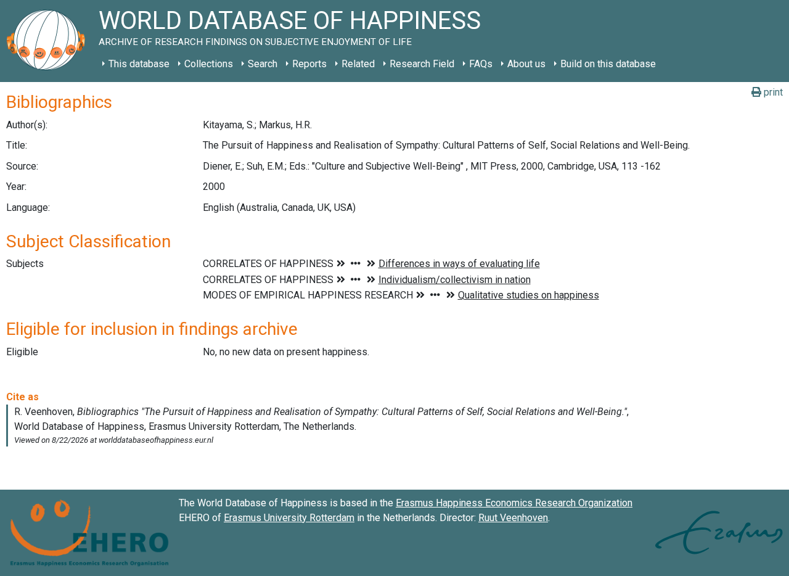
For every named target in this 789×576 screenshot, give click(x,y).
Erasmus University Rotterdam (289, 518)
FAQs (481, 64)
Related (358, 64)
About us (526, 64)
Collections (208, 64)
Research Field (422, 64)
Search (262, 64)
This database (139, 64)
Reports (309, 64)
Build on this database (608, 64)
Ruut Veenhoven (513, 518)
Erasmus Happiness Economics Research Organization (514, 503)
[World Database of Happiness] (49, 41)
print (772, 92)
